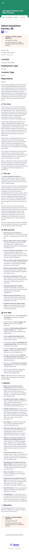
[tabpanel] (14, 298)
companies (9, 17)
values (5, 168)
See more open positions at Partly (14, 534)
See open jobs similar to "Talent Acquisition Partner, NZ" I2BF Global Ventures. (14, 44)
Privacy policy (11, 548)
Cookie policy (18, 548)
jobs (3, 17)
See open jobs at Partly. (11, 40)
